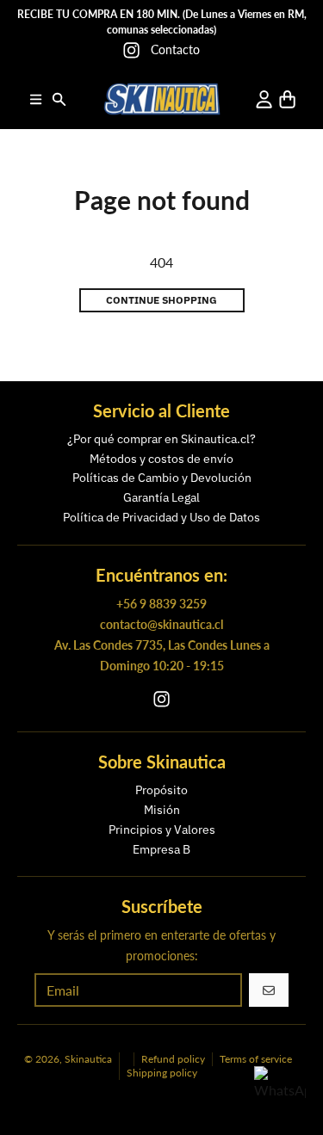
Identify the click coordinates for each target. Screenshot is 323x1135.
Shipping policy (162, 1072)
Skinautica (88, 1058)
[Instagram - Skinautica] (131, 50)
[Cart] (287, 99)
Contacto (175, 49)
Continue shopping (161, 299)
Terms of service (256, 1058)
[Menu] (36, 99)
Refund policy (173, 1058)
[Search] (59, 99)
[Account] (264, 99)
